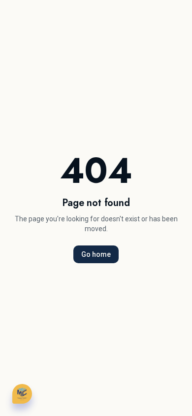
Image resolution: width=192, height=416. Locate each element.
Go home (96, 254)
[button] (22, 394)
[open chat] (22, 393)
